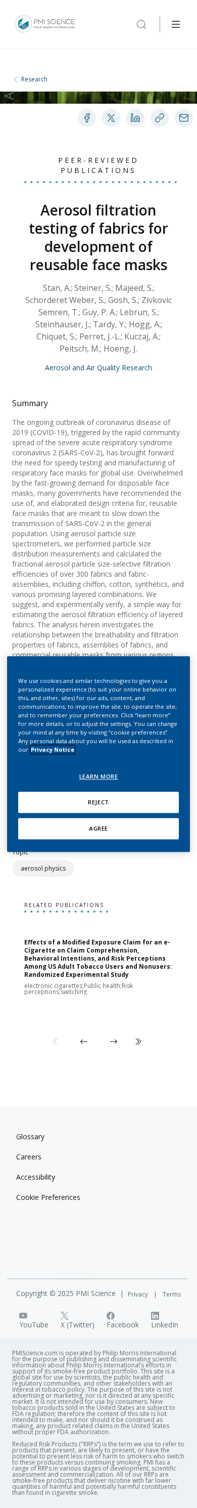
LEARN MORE (98, 776)
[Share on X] (111, 118)
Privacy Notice (52, 749)
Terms (172, 1294)
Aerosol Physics (43, 868)
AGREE (98, 828)
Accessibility (35, 1177)
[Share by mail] (184, 118)
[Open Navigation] (176, 24)
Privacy (139, 1294)
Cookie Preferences (48, 1197)
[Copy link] (160, 118)
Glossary (30, 1136)
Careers (28, 1156)
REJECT (98, 802)
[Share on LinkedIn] (135, 118)
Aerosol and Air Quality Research (98, 367)
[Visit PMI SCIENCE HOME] (45, 24)
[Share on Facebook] (87, 118)
